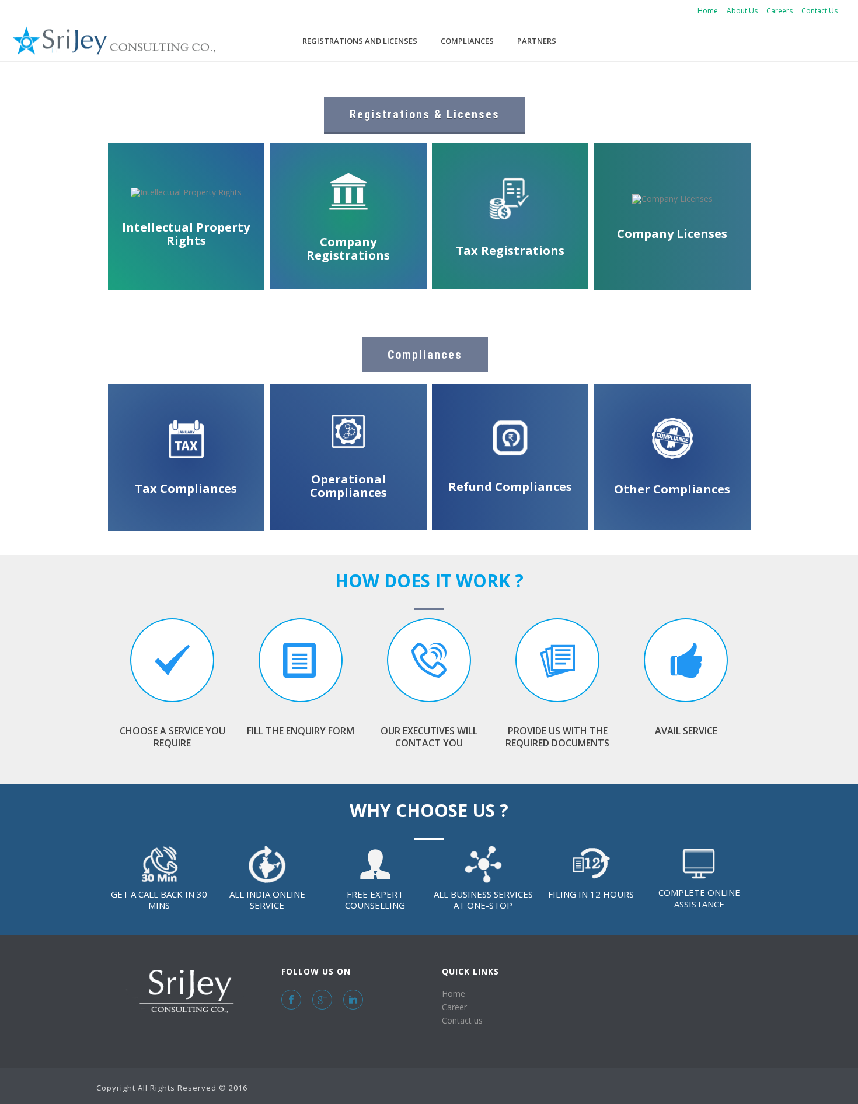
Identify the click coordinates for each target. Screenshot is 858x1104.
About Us (742, 11)
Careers (779, 11)
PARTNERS (536, 41)
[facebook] (291, 1000)
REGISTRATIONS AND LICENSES (359, 41)
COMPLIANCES (467, 41)
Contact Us (819, 11)
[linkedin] (353, 1000)
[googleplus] (322, 1000)
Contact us (462, 1020)
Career (454, 1006)
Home (707, 11)
